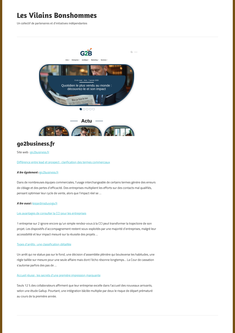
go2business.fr (39, 152)
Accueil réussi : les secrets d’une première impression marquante (58, 275)
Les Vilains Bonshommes (57, 15)
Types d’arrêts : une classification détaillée (44, 244)
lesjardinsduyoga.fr (45, 203)
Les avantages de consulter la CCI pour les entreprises (51, 213)
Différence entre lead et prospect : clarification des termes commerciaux (63, 162)
